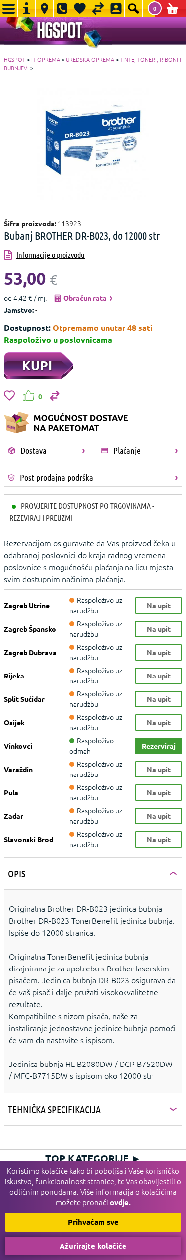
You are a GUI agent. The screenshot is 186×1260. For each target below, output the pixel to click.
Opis (16, 873)
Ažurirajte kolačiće (93, 1246)
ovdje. (120, 1202)
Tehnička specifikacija (54, 1109)
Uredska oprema (90, 59)
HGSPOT (14, 59)
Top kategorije (93, 1158)
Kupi (37, 365)
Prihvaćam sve (93, 1222)
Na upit (159, 605)
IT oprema (45, 59)
